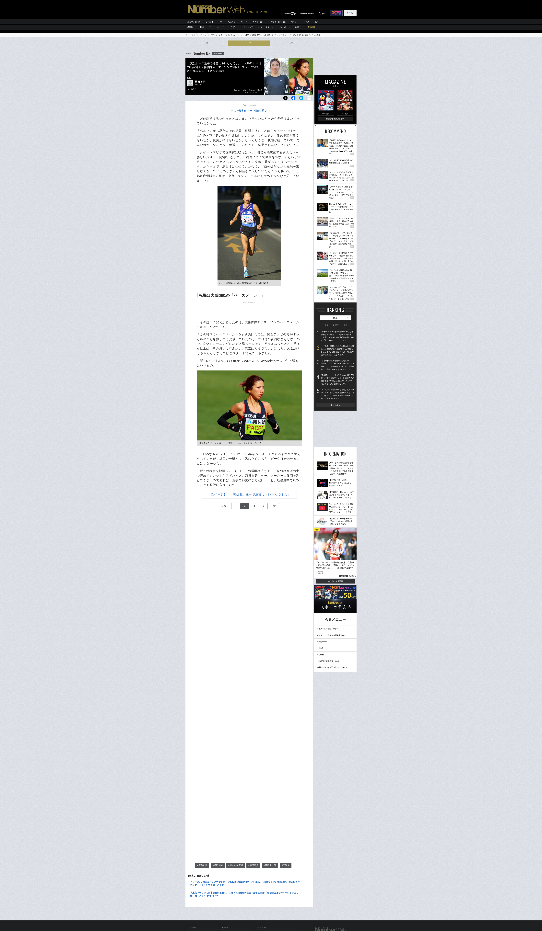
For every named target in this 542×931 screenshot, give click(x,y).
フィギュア (248, 27)
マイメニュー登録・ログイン (328, 629)
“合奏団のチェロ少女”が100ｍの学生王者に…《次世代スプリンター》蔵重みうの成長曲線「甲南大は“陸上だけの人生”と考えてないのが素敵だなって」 (338, 379)
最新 (326, 325)
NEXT (275, 506)
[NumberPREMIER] (336, 13)
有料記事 (311, 27)
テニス (306, 22)
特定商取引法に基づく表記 (328, 661)
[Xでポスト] (285, 98)
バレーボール (284, 27)
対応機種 (320, 654)
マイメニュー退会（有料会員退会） (331, 635)
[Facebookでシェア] (293, 98)
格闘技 (190, 27)
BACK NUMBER (218, 53)
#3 (291, 43)
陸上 (193, 35)
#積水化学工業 (235, 865)
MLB (220, 22)
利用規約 (320, 648)
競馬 (316, 22)
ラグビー (234, 27)
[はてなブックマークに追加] (301, 98)
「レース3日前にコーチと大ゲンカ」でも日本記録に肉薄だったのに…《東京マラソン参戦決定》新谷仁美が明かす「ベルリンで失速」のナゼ (245, 883)
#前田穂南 (218, 865)
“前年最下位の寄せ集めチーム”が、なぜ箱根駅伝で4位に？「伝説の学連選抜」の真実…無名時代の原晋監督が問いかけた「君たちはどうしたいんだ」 (337, 336)
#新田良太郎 (270, 865)
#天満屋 (286, 865)
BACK (223, 506)
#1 (206, 43)
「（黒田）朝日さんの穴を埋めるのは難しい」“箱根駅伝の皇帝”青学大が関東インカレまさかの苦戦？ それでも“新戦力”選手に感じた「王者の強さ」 (337, 350)
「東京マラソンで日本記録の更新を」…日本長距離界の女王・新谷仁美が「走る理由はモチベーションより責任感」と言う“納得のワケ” (244, 894)
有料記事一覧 (322, 642)
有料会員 (350, 13)
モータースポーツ (216, 27)
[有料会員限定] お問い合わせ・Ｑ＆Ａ (332, 667)
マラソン (202, 35)
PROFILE (193, 89)
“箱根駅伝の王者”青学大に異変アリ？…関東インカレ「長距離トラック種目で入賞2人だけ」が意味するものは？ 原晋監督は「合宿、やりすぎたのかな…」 (337, 365)
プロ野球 (209, 22)
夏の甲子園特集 (193, 22)
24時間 (336, 325)
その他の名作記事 (335, 581)
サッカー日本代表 (278, 22)
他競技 (298, 27)
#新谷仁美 (202, 865)
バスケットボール (265, 27)
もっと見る (335, 405)
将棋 (202, 27)
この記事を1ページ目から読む (250, 110)
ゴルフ (294, 22)
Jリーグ (244, 22)
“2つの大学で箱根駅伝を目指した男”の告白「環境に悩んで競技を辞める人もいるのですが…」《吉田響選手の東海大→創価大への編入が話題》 (337, 394)
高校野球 (231, 22)
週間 (346, 325)
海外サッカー (258, 22)
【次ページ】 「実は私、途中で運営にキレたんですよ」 (249, 494)
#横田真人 (253, 865)
